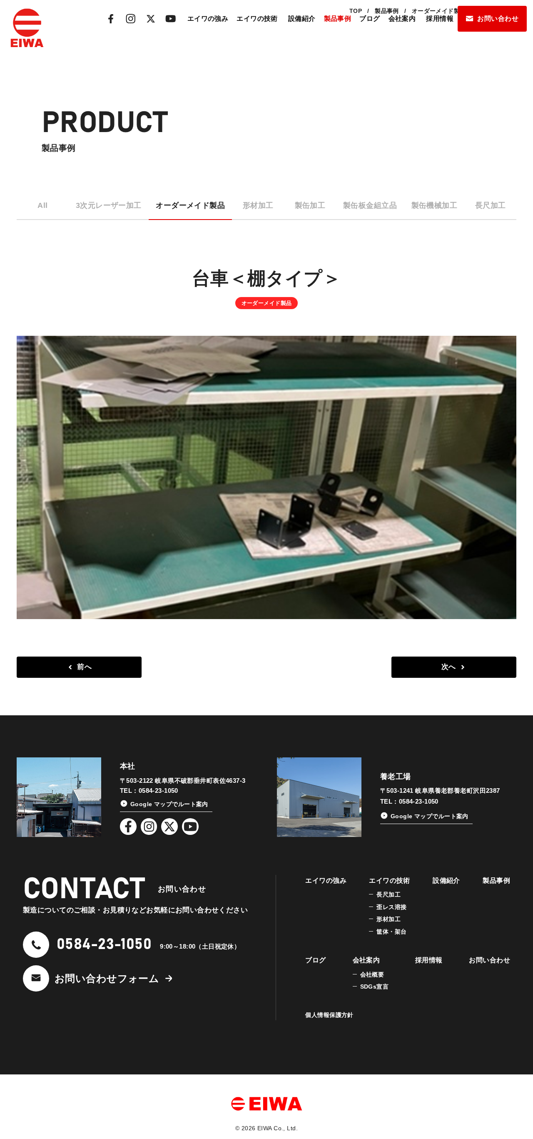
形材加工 (258, 205)
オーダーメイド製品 (190, 205)
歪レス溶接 (391, 907)
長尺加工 (490, 205)
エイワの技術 (257, 18)
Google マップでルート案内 (169, 804)
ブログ (369, 18)
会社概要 (372, 974)
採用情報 (439, 18)
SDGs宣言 (374, 986)
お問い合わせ (497, 18)
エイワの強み (208, 18)
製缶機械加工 (434, 205)
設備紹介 (302, 18)
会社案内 (402, 18)
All (42, 205)
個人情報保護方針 (329, 1015)
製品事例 (337, 18)
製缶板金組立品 (370, 205)
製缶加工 (310, 205)
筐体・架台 (391, 931)
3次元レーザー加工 (109, 205)
